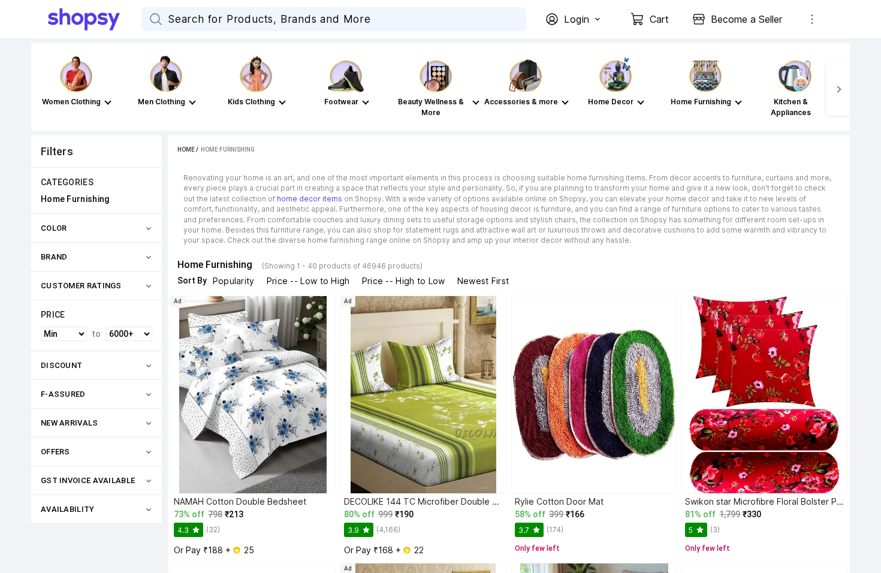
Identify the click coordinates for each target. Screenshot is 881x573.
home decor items (309, 198)
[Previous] (43, 89)
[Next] (838, 89)
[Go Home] (94, 19)
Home (186, 149)
